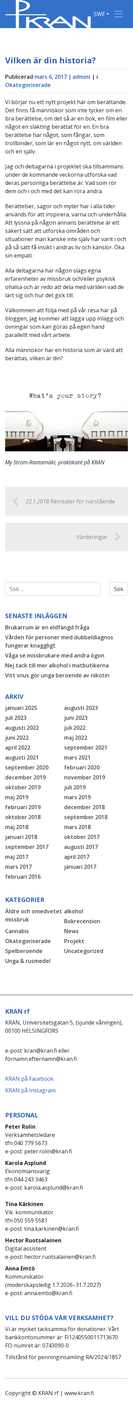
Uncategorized (83, 951)
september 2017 (26, 847)
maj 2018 (16, 827)
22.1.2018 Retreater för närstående (70, 501)
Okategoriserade (28, 85)
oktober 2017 (82, 837)
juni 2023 (76, 718)
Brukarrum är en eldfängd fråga (47, 627)
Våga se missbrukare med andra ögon (54, 655)
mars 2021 (77, 757)
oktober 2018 (23, 817)
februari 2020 (82, 767)
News (71, 931)
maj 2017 (16, 857)
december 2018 (84, 807)
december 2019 (25, 777)
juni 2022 (17, 737)
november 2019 (84, 777)
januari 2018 (21, 837)
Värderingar (91, 537)
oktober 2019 (23, 787)
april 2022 (17, 747)
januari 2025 (21, 708)
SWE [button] (99, 14)
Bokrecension (82, 921)
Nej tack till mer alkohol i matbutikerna (57, 665)
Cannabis (17, 931)
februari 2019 (23, 807)
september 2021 (85, 747)
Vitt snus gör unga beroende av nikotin (57, 675)
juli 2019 (75, 787)
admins (81, 76)
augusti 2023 (81, 708)
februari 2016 (23, 876)
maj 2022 (75, 737)
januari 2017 (80, 866)
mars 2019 (77, 797)
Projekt (74, 941)
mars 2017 (18, 866)
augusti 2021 (22, 757)
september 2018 (85, 817)
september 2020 (26, 767)
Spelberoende (24, 951)
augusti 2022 (22, 727)
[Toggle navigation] (118, 14)
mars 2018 (77, 827)
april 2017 (76, 857)
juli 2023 (16, 718)
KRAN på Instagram (30, 1090)
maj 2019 (16, 797)
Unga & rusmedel (27, 961)
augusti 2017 (81, 847)
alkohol (73, 911)
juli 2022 (75, 727)
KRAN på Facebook (29, 1078)
